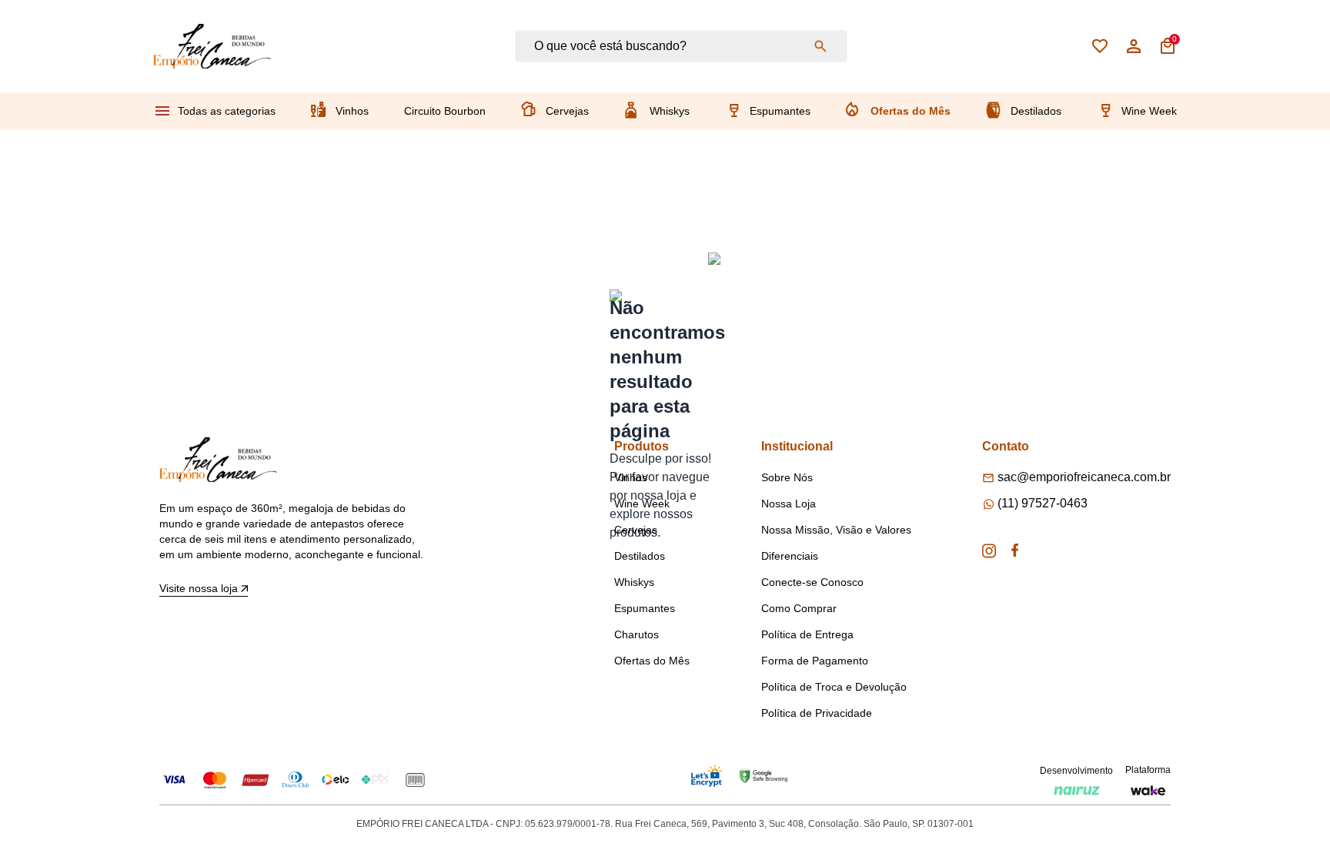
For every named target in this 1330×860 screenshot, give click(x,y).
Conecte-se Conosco (812, 582)
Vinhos (352, 111)
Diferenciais (789, 556)
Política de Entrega (807, 634)
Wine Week (1149, 111)
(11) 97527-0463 (1043, 503)
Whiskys (670, 111)
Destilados (1036, 111)
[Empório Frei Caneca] (212, 46)
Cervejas (567, 111)
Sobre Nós (787, 477)
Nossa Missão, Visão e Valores (836, 530)
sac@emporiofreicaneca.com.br (1084, 477)
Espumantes (780, 111)
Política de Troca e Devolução (834, 687)
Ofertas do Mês (911, 111)
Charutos (636, 634)
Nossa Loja (788, 503)
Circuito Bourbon (445, 111)
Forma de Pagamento (814, 660)
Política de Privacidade (816, 713)
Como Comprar (799, 608)
